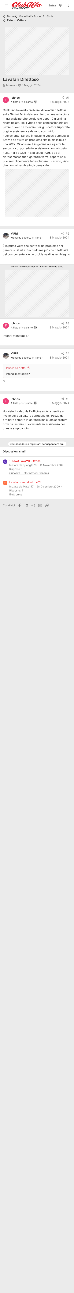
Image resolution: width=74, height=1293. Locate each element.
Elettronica (15, 494)
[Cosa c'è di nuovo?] (60, 6)
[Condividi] (63, 98)
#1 (67, 97)
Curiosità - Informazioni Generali (29, 473)
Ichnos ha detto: (16, 368)
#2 (67, 233)
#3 (67, 323)
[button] (6, 5)
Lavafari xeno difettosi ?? (25, 482)
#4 (67, 353)
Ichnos (10, 85)
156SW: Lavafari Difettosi (25, 461)
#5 (67, 399)
